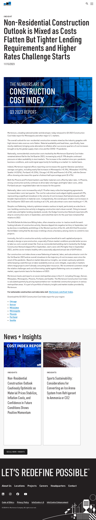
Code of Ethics (8, 502)
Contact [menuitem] (72, 485)
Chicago (13, 301)
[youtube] (25, 494)
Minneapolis (15, 311)
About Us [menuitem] (6, 485)
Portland (13, 317)
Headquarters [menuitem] (58, 485)
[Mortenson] (7, 4)
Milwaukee (14, 307)
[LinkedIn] (5, 494)
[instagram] (12, 494)
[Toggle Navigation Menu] (91, 3)
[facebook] (20, 494)
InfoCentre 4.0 (38, 502)
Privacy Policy (23, 502)
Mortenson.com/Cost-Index (61, 292)
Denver (13, 304)
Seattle (13, 320)
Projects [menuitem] (32, 485)
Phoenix (13, 314)
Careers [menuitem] (43, 485)
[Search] (87, 4)
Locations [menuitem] (19, 485)
